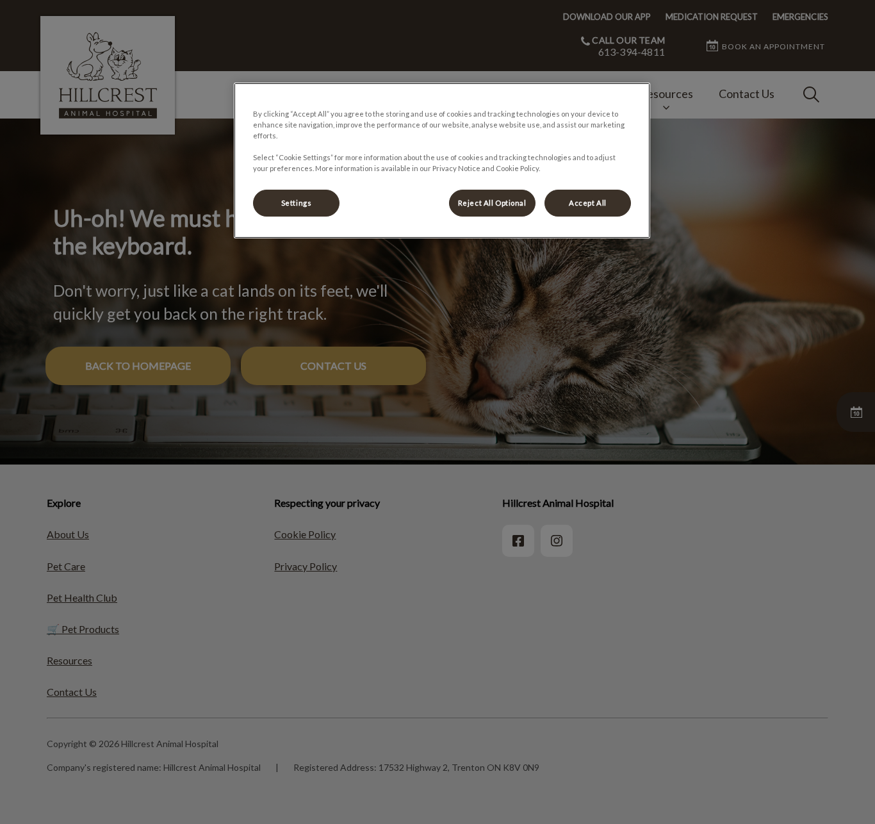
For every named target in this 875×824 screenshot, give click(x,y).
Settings (296, 203)
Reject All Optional (492, 203)
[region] (442, 160)
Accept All (588, 203)
